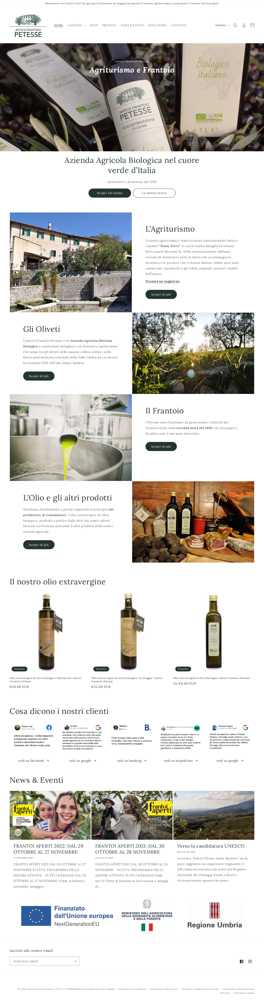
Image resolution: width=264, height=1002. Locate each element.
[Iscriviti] (75, 961)
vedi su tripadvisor (178, 761)
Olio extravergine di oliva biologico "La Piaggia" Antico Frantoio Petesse (127, 680)
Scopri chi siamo (110, 193)
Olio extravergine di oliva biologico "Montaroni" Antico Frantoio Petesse (45, 680)
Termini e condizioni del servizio (200, 989)
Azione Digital (107, 989)
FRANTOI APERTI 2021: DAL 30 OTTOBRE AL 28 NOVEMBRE (129, 849)
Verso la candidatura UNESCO (211, 846)
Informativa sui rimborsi (132, 989)
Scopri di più (161, 294)
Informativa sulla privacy (164, 989)
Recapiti (225, 993)
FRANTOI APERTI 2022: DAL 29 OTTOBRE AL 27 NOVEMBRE (48, 849)
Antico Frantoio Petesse (40, 989)
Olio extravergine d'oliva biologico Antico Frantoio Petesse (211, 678)
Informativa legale (244, 993)
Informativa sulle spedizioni (238, 989)
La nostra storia (154, 193)
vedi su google (80, 761)
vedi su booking (129, 761)
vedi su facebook (31, 761)
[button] (76, 25)
